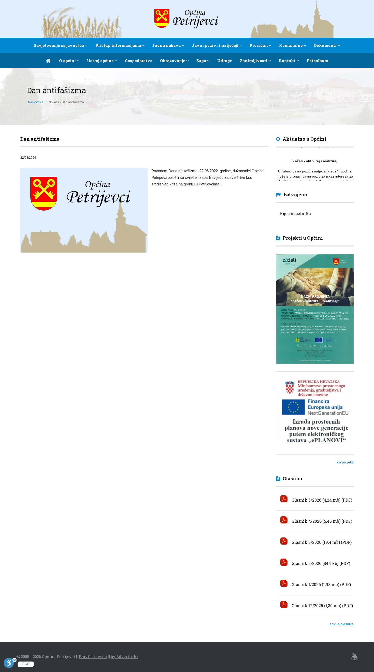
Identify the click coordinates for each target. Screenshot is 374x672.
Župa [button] (201, 60)
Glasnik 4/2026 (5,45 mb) (315, 521)
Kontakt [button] (288, 60)
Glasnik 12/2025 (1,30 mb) (316, 605)
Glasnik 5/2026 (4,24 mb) (315, 500)
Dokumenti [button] (326, 45)
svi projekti (345, 462)
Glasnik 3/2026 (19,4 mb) (315, 542)
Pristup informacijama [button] (118, 45)
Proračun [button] (259, 45)
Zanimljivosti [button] (254, 60)
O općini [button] (68, 60)
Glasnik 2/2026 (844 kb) (314, 563)
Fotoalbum (317, 60)
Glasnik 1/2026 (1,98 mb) (315, 584)
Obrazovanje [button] (173, 60)
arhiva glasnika (341, 624)
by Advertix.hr (124, 656)
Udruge (224, 60)
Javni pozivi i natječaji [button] (215, 45)
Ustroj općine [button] (101, 60)
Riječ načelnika (295, 213)
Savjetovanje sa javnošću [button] (59, 45)
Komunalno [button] (291, 45)
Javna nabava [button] (167, 45)
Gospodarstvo (138, 60)
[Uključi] (10, 664)
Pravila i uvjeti (93, 656)
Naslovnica (36, 102)
